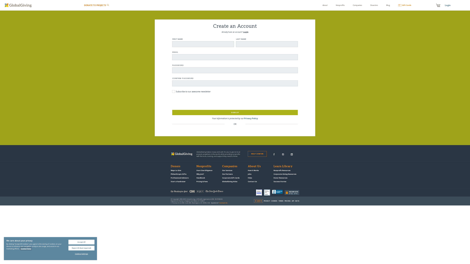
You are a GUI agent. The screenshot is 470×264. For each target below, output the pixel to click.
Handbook (200, 178)
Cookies (274, 201)
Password (178, 65)
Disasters (374, 5)
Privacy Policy (251, 118)
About (325, 5)
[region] (50, 248)
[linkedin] (292, 154)
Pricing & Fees (202, 181)
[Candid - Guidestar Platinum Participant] (268, 192)
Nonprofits (340, 5)
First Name (177, 39)
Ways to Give (176, 170)
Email (175, 52)
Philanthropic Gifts (178, 174)
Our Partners (227, 174)
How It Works (253, 170)
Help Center (257, 154)
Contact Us (252, 181)
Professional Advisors (180, 178)
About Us (254, 166)
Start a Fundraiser (178, 181)
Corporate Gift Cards (231, 178)
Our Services (227, 170)
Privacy (267, 201)
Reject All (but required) (81, 248)
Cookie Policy (26, 249)
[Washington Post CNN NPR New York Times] (203, 192)
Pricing (288, 201)
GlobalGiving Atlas (229, 181)
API (293, 201)
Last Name (241, 39)
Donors (175, 166)
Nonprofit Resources (282, 170)
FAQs (250, 178)
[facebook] (274, 154)
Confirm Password (183, 78)
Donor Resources (280, 178)
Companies (357, 5)
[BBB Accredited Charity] (278, 192)
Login (448, 5)
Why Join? (200, 174)
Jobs (249, 174)
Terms (280, 201)
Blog (388, 5)
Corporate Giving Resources (285, 174)
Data (297, 201)
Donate (95, 5)
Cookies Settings (81, 254)
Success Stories (280, 181)
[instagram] (283, 154)
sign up (235, 112)
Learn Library (283, 166)
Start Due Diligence (204, 170)
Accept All (81, 242)
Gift (406, 5)
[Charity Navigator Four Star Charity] (260, 192)
